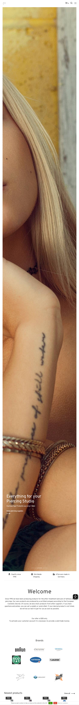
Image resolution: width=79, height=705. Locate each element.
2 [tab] (41, 566)
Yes (50, 703)
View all (67, 693)
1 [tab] (35, 566)
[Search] (71, 3)
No (55, 703)
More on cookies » (63, 703)
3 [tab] (46, 566)
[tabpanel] (39, 289)
